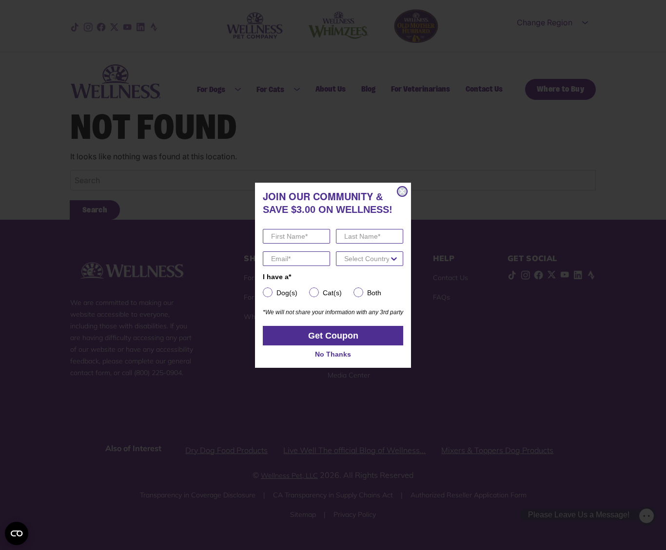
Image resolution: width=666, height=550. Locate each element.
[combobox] (366, 259)
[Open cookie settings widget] (16, 533)
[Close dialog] (402, 191)
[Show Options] (394, 259)
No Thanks (333, 354)
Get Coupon (333, 336)
